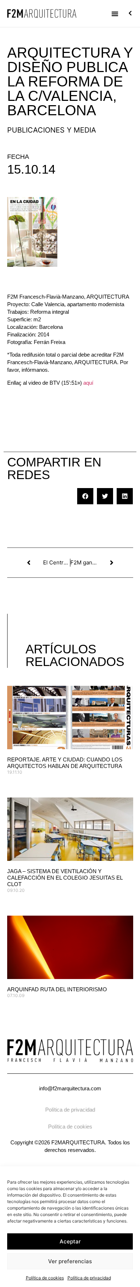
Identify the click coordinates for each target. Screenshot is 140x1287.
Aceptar (70, 1241)
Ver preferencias (70, 1261)
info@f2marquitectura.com (70, 1088)
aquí (88, 383)
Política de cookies (45, 1278)
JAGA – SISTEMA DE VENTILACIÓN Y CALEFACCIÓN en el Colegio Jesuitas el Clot (64, 877)
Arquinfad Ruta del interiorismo (57, 989)
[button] (114, 13)
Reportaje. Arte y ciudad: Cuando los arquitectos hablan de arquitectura (64, 762)
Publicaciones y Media (51, 130)
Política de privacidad (89, 1278)
